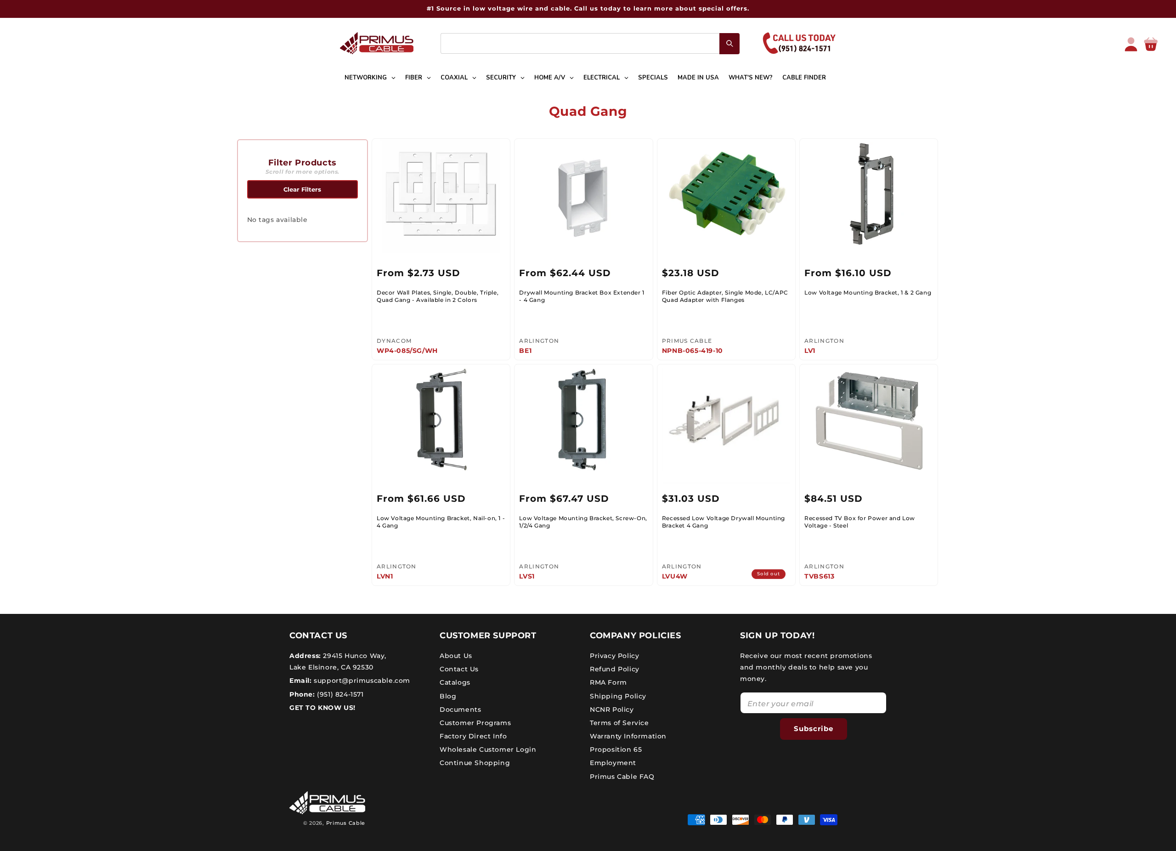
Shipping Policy (618, 696)
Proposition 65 (616, 749)
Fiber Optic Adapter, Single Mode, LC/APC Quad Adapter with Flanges (725, 296)
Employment (613, 763)
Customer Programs (475, 723)
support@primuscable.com (361, 680)
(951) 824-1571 (339, 694)
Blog (448, 696)
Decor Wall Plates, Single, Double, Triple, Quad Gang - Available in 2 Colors (437, 296)
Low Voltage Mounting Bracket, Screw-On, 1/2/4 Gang (583, 522)
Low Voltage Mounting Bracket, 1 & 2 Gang (867, 292)
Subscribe (813, 728)
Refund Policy (614, 669)
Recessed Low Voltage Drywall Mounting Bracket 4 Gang (723, 522)
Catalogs (455, 682)
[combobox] (590, 43)
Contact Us (459, 669)
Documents (460, 709)
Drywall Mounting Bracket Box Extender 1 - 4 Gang (581, 296)
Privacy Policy (614, 656)
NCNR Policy (612, 709)
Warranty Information (628, 736)
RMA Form (608, 682)
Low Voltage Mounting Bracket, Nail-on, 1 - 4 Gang (441, 522)
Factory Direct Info (473, 736)
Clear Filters (302, 189)
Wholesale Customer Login (488, 749)
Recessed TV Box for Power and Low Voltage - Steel (859, 522)
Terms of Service (619, 723)
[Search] (729, 43)
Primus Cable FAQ (622, 776)
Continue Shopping (475, 763)
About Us (456, 656)
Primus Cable (345, 823)
